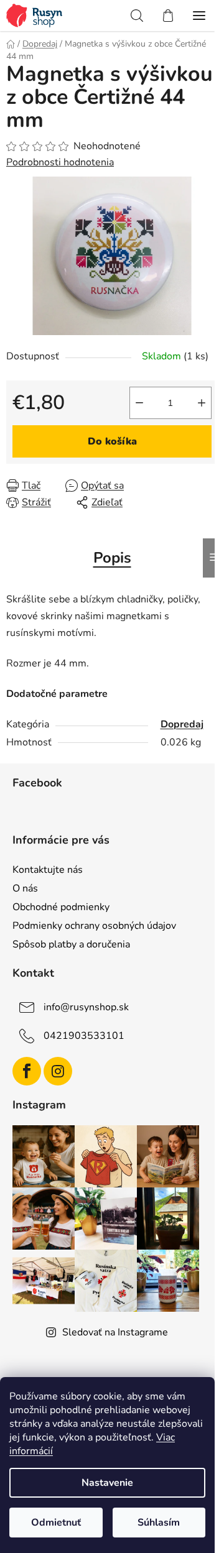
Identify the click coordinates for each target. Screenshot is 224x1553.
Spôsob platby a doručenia (71, 944)
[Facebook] (26, 1071)
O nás (25, 888)
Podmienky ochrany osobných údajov (94, 926)
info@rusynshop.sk (86, 1007)
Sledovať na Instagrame (115, 1332)
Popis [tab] (112, 558)
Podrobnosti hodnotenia (60, 162)
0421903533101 (84, 1036)
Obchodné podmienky (61, 907)
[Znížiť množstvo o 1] (139, 402)
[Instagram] (58, 1071)
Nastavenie (107, 1483)
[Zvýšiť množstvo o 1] (201, 402)
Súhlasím (159, 1522)
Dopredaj (182, 724)
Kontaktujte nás (47, 870)
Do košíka (112, 441)
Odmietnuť (56, 1522)
